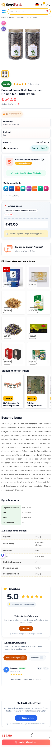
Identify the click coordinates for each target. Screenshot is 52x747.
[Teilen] (3, 28)
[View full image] (26, 44)
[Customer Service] (2, 555)
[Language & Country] (37, 4)
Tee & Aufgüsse (32, 18)
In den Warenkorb (28, 742)
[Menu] (3, 11)
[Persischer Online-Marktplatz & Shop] (13, 4)
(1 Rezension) (33, 84)
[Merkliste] (3, 23)
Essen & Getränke (8, 18)
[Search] (47, 11)
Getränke (20, 18)
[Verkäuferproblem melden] (43, 159)
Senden (26, 628)
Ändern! (8, 215)
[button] (48, 4)
